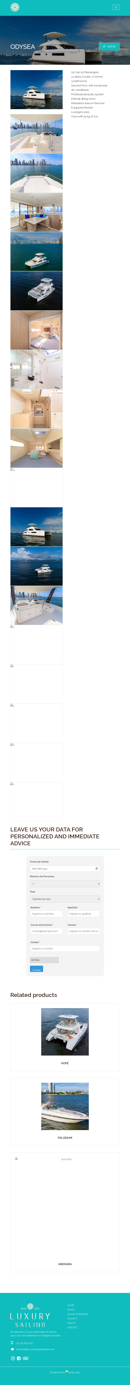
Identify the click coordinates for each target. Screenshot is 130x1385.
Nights (71, 1323)
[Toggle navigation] (116, 7)
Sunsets (72, 1318)
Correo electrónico (41, 925)
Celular (72, 925)
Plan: (33, 891)
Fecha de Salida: (39, 861)
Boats (71, 1310)
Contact (72, 1327)
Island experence (77, 1314)
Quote (112, 46)
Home (70, 1305)
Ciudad (35, 942)
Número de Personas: (42, 876)
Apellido (73, 907)
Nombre (35, 907)
